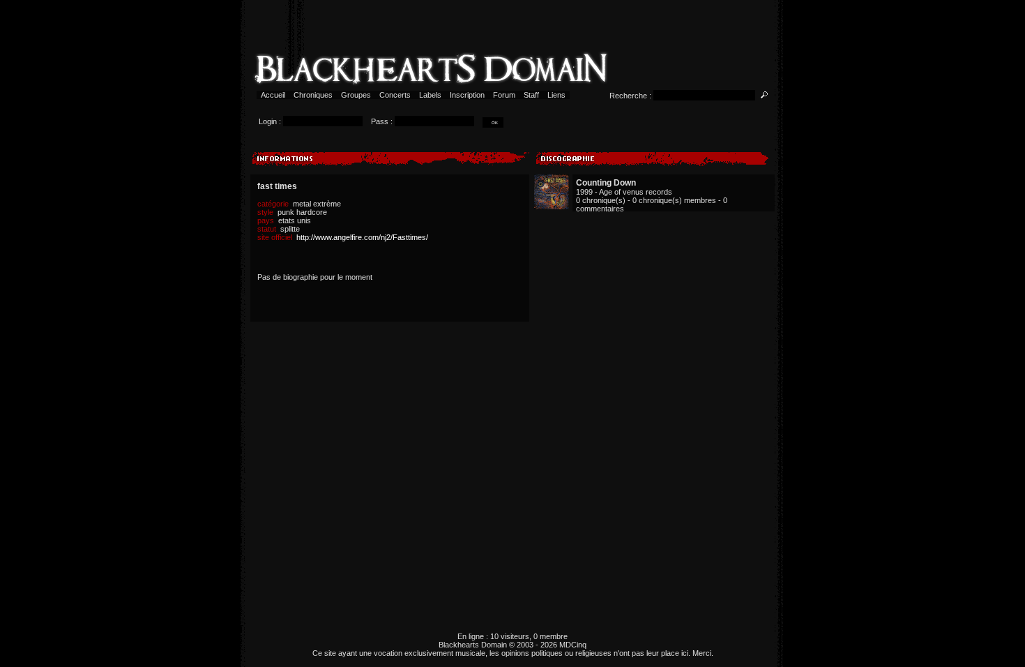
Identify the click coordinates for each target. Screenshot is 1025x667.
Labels (430, 95)
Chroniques (313, 95)
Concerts (395, 95)
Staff (531, 95)
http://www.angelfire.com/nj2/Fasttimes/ (362, 237)
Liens (556, 95)
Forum (504, 95)
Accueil (273, 95)
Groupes (356, 95)
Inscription (467, 95)
